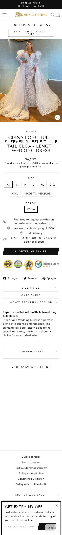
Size (31, 178)
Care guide (31, 295)
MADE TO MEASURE (37, 193)
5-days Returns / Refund (30, 302)
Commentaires (31, 351)
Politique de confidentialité (31, 484)
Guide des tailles (31, 456)
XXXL (14, 193)
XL (42, 184)
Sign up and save (30, 494)
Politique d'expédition (31, 473)
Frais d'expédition (31, 163)
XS (8, 184)
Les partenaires (31, 462)
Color (31, 203)
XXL (52, 184)
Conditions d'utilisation (31, 478)
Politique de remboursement (31, 467)
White (31, 209)
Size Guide (31, 287)
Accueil (30, 131)
